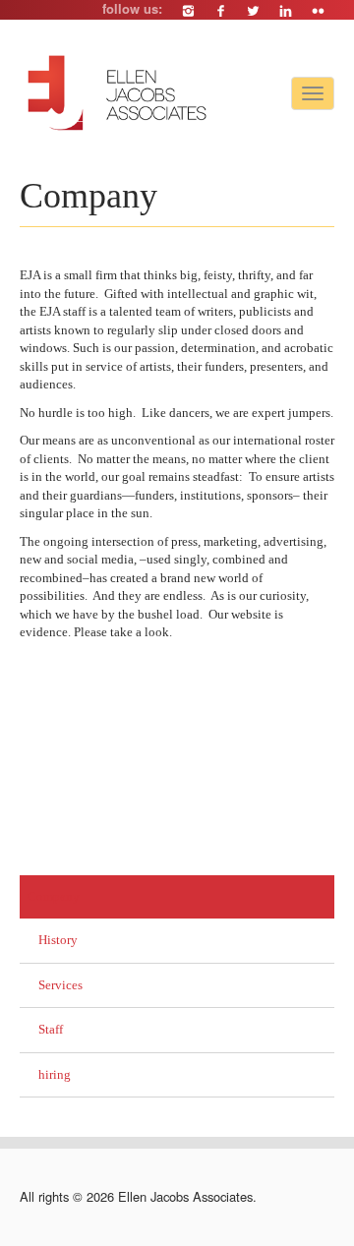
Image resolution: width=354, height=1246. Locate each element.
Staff (50, 1029)
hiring (54, 1074)
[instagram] (188, 10)
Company (54, 896)
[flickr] (318, 10)
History (58, 939)
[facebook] (220, 10)
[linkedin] (285, 10)
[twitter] (253, 10)
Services (60, 985)
